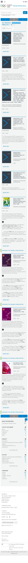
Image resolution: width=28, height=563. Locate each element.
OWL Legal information (7, 531)
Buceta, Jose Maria (18, 127)
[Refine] (14, 19)
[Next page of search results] (22, 19)
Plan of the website (6, 533)
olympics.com (5, 540)
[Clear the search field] (22, 12)
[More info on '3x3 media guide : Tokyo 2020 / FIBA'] (6, 368)
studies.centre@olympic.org (8, 514)
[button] (14, 423)
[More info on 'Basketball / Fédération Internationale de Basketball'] (6, 157)
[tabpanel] (14, 252)
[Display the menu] (2, 1)
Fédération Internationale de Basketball (14, 44)
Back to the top (6, 525)
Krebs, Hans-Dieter (6, 104)
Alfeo (8, 551)
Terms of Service (13, 547)
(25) (13, 450)
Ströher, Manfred (17, 64)
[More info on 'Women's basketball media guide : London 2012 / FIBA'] (6, 314)
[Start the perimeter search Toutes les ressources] (25, 12)
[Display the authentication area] (5, 1)
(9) (13, 481)
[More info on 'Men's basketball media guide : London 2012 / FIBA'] (6, 260)
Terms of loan (5, 536)
